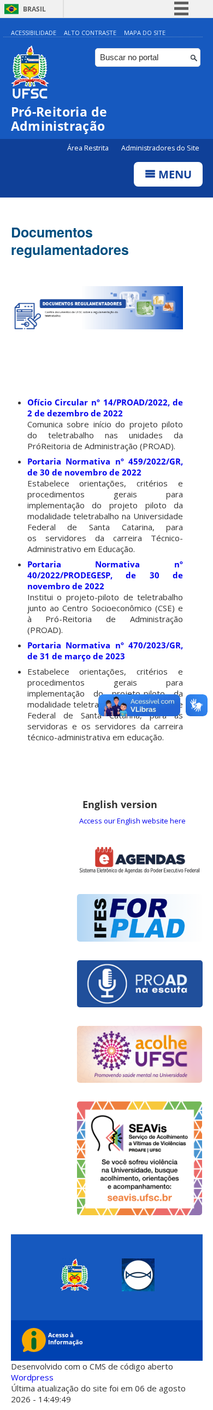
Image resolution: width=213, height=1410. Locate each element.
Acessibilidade (33, 32)
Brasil (34, 9)
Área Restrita (88, 148)
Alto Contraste (90, 32)
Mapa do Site (144, 32)
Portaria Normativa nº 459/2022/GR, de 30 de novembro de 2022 (105, 467)
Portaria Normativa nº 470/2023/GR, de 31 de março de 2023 (105, 651)
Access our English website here (132, 821)
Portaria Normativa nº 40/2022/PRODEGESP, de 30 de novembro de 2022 (105, 575)
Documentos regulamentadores (70, 240)
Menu (174, 174)
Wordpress (32, 1377)
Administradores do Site (160, 148)
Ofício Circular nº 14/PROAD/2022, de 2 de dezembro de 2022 (105, 408)
